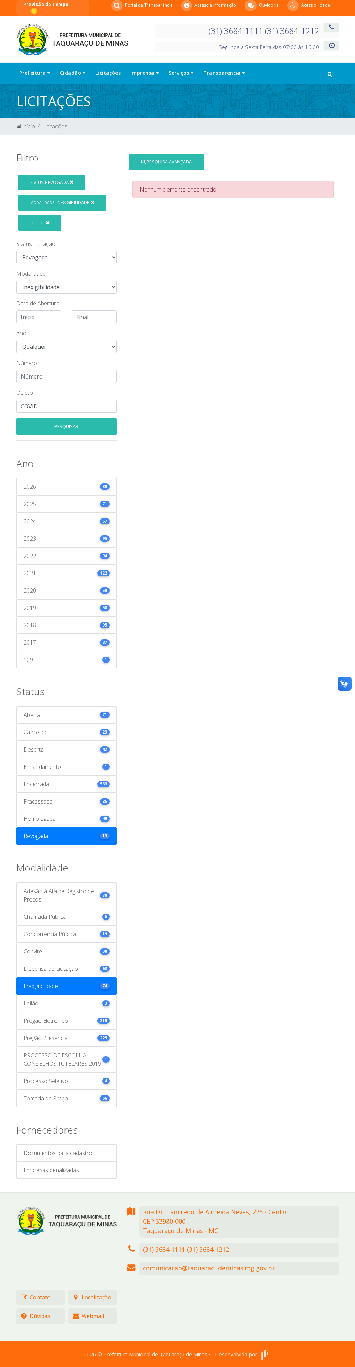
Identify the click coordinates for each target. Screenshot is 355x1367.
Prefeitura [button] (33, 73)
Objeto (24, 393)
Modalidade (31, 273)
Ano (21, 333)
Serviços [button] (179, 73)
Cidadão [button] (71, 73)
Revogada (50, 182)
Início (28, 126)
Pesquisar (66, 426)
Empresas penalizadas (51, 1170)
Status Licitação (35, 244)
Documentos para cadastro (58, 1153)
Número (26, 363)
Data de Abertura (37, 303)
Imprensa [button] (143, 73)
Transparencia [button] (222, 73)
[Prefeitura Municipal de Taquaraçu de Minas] (72, 39)
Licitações (108, 73)
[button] (329, 73)
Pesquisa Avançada (169, 162)
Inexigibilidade (60, 202)
